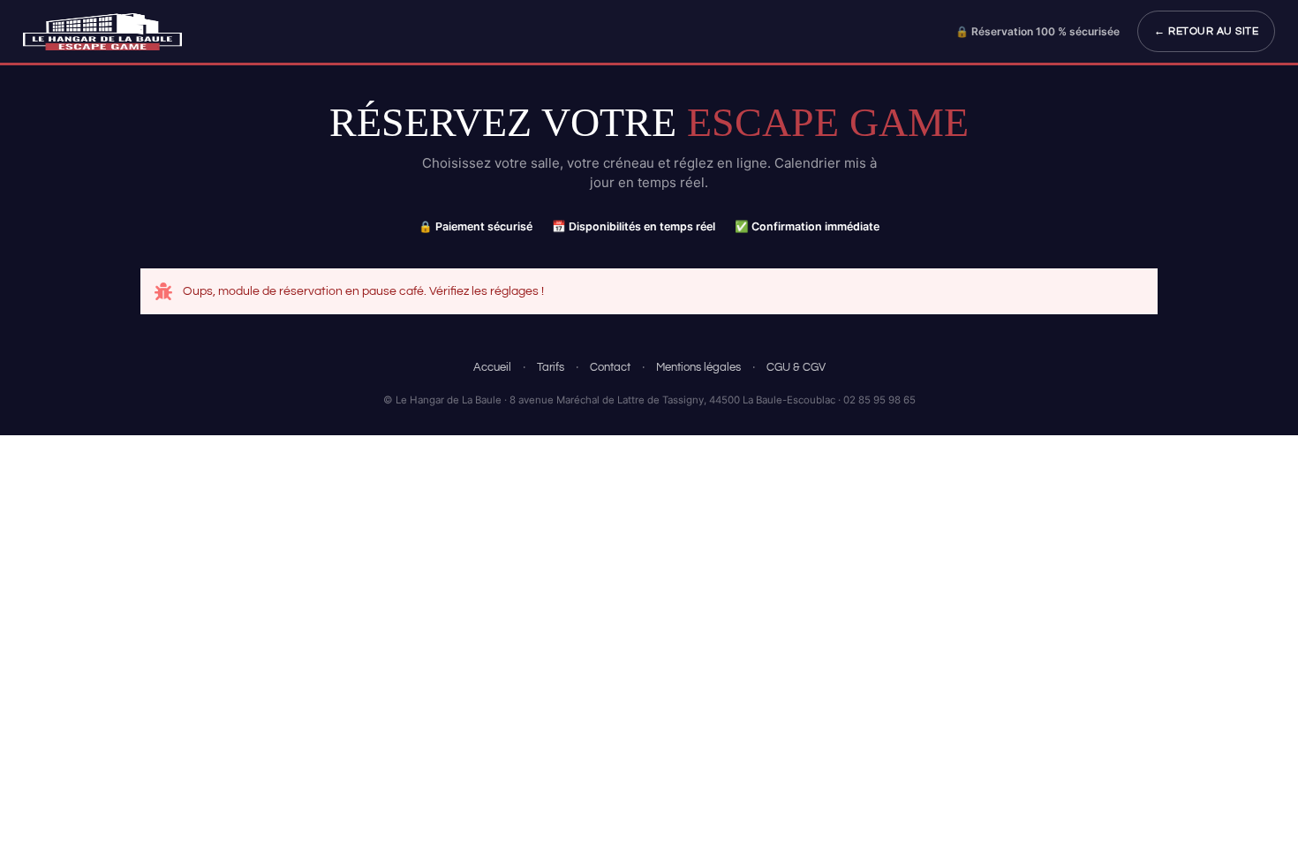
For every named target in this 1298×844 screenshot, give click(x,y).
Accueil (492, 367)
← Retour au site (1206, 31)
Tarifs (550, 367)
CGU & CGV (796, 367)
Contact (610, 367)
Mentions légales (698, 367)
